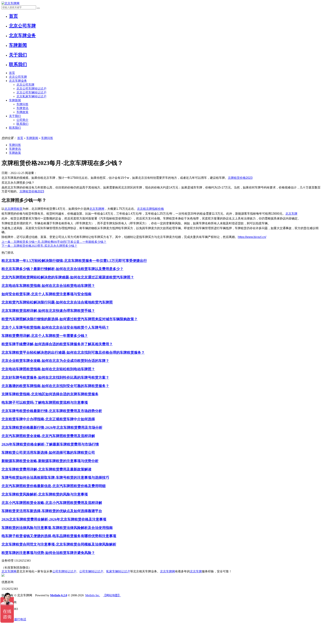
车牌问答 (22, 104)
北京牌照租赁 (13, 208)
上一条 (53, 241)
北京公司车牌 (18, 76)
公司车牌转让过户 (64, 571)
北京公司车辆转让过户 (31, 92)
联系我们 (22, 123)
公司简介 (22, 120)
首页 (12, 72)
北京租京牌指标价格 (150, 208)
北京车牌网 (96, 208)
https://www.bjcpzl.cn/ (252, 237)
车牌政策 (22, 112)
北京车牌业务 (18, 80)
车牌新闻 (15, 100)
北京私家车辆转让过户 (31, 96)
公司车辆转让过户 (91, 571)
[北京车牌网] (10, 3)
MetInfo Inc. (92, 595)
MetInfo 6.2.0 (58, 595)
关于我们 (15, 116)
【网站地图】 (112, 595)
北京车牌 (291, 213)
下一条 (39, 245)
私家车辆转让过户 (118, 571)
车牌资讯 (22, 108)
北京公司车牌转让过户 (31, 88)
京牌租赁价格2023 (240, 177)
